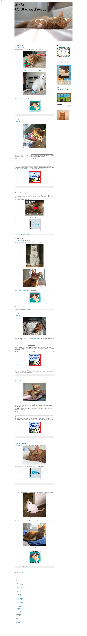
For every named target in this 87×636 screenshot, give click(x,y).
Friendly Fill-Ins (19, 121)
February (19, 609)
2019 (18, 580)
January (19, 611)
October (19, 587)
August (19, 590)
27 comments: (28, 309)
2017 (18, 583)
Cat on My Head (22, 98)
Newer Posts (18, 570)
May (19, 594)
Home (35, 570)
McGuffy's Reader (39, 151)
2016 (18, 612)
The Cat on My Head (23, 290)
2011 (18, 619)
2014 (18, 615)
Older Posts (52, 570)
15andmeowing (31, 151)
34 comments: (28, 115)
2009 (18, 622)
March (19, 608)
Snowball (39, 70)
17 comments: (28, 234)
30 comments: (28, 566)
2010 (18, 621)
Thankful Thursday (20, 193)
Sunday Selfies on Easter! (22, 240)
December (20, 584)
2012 (18, 618)
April (19, 595)
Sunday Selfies (19, 47)
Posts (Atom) (22, 572)
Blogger (48, 627)
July (19, 591)
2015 (18, 614)
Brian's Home (22, 217)
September (20, 588)
